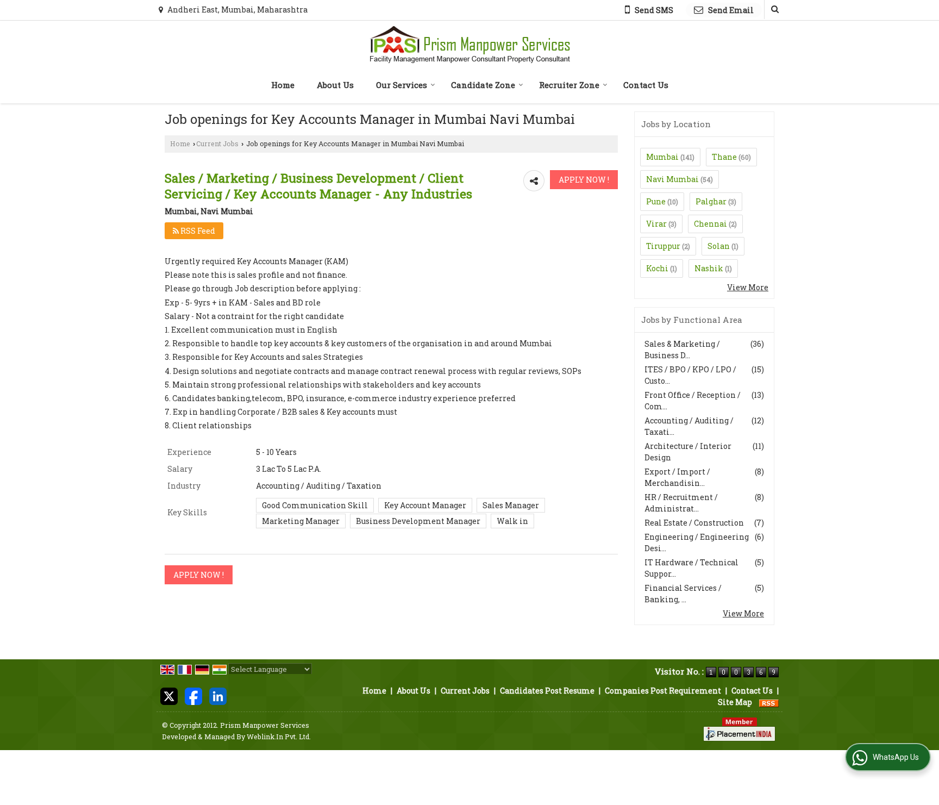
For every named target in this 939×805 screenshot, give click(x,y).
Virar (656, 224)
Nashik (708, 268)
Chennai (710, 224)
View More (747, 287)
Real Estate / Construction (694, 522)
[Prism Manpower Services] (470, 44)
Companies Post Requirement (663, 690)
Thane (724, 157)
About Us (335, 84)
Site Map (735, 702)
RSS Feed (197, 231)
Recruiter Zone (569, 84)
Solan (719, 246)
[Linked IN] (218, 695)
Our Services (401, 84)
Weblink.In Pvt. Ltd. (279, 736)
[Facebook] (193, 695)
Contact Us (645, 84)
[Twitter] (169, 695)
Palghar (711, 201)
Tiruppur (663, 246)
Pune (656, 201)
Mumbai (662, 157)
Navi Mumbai (672, 179)
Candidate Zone (483, 84)
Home (283, 84)
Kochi (657, 268)
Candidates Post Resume (547, 690)
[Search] (773, 9)
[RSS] (769, 702)
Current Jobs (217, 143)
